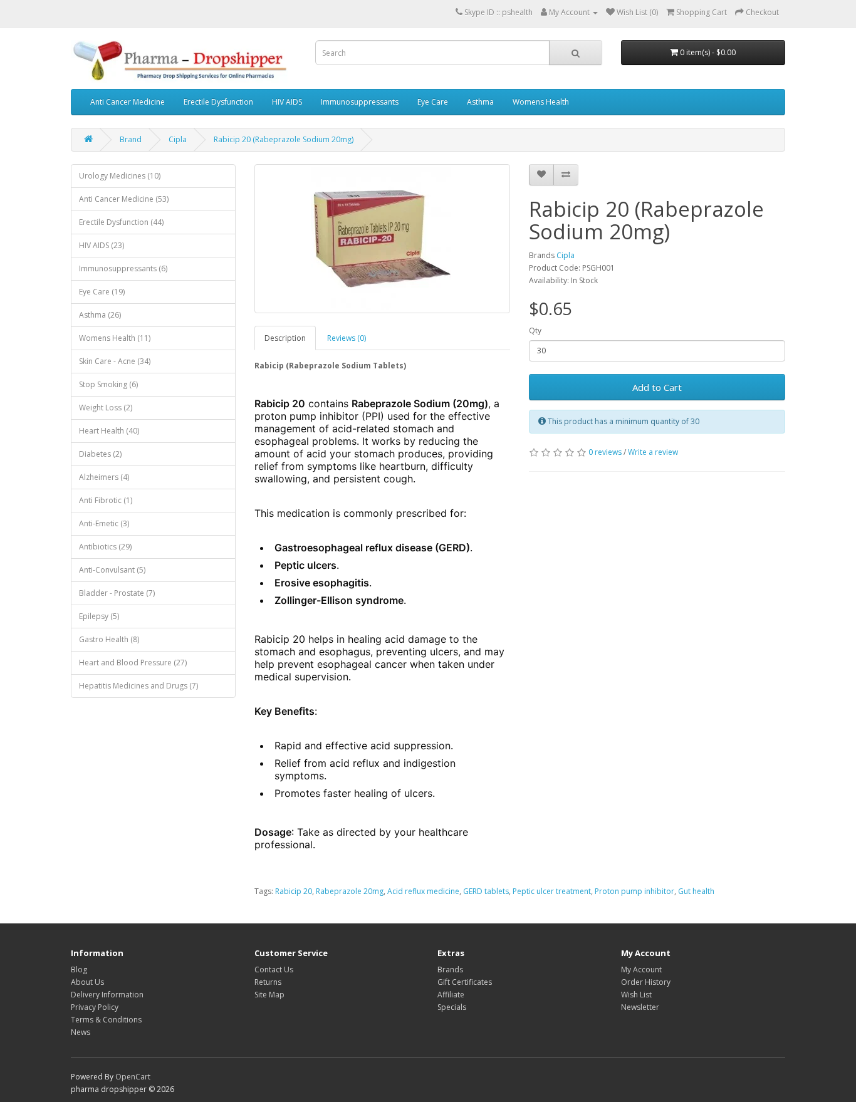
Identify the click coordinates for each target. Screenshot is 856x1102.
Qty (535, 330)
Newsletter (640, 1007)
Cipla (178, 139)
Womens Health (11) (114, 338)
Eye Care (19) (102, 291)
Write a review (653, 452)
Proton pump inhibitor (634, 891)
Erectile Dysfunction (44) (121, 222)
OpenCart (132, 1076)
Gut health (696, 891)
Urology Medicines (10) (119, 175)
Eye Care (432, 101)
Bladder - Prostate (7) (117, 593)
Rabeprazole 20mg (350, 891)
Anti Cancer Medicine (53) (124, 199)
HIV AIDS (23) (101, 245)
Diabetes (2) (100, 454)
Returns (267, 982)
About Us (87, 982)
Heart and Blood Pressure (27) (133, 662)
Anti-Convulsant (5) (112, 569)
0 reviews (605, 452)
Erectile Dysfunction (218, 101)
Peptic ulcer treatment (552, 891)
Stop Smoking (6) (108, 384)
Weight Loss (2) (105, 407)
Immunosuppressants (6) (123, 268)
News (80, 1032)
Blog (79, 969)
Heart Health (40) (109, 430)
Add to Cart (657, 387)
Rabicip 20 (293, 891)
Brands (450, 969)
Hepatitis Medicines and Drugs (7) (138, 685)
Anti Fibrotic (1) (105, 500)
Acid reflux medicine (423, 891)
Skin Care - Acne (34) (114, 361)
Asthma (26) (100, 314)
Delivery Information (107, 994)
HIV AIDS (287, 101)
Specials (451, 1007)
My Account (641, 969)
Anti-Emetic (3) (104, 523)
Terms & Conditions (106, 1019)
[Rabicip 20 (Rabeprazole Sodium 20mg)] (382, 238)
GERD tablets (486, 891)
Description (285, 338)
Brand (131, 139)
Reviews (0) (346, 338)
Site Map (269, 994)
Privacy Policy (94, 1007)
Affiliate (450, 994)
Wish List (636, 994)
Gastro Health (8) (109, 639)
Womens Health (541, 101)
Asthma (480, 101)
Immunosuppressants (360, 101)
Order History (646, 982)
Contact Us (273, 969)
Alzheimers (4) (104, 477)
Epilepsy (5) (99, 616)
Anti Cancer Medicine (127, 101)
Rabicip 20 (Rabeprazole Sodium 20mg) (283, 139)
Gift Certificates (464, 982)
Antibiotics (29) (105, 546)
